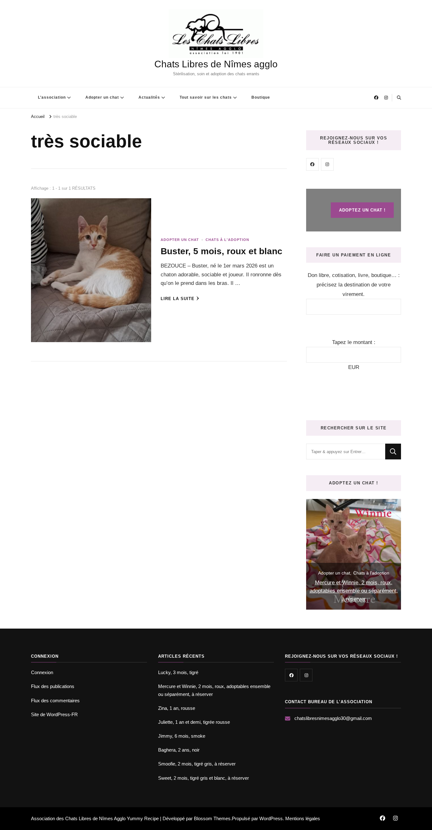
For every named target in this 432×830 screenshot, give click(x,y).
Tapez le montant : (353, 342)
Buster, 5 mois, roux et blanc (221, 251)
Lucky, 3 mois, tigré (178, 672)
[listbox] (353, 554)
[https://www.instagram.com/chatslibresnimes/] (327, 164)
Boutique (260, 97)
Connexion (42, 672)
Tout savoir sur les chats (206, 97)
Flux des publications (52, 686)
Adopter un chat (102, 97)
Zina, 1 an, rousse (176, 708)
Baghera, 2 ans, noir (179, 750)
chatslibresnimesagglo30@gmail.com (333, 718)
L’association (52, 97)
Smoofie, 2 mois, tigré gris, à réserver (197, 763)
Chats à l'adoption (227, 240)
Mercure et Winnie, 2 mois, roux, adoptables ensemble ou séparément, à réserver (354, 591)
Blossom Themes (212, 818)
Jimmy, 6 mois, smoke (181, 736)
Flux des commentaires (55, 700)
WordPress (271, 818)
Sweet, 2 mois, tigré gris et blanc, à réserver (203, 778)
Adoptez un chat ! (362, 210)
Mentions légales (302, 818)
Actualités (149, 97)
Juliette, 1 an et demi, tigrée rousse (194, 722)
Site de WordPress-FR (54, 714)
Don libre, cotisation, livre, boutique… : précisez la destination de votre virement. (354, 284)
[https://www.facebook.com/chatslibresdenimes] (312, 164)
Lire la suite (177, 298)
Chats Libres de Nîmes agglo (216, 64)
